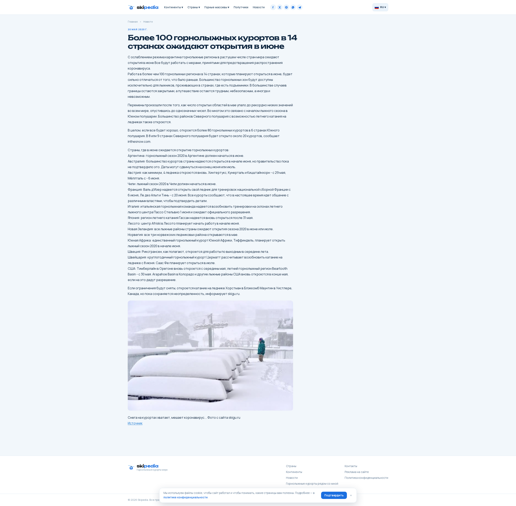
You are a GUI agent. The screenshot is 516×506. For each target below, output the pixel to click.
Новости (259, 7)
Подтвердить (334, 495)
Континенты (294, 472)
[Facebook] (273, 7)
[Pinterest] (286, 7)
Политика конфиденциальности (366, 478)
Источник (135, 423)
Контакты (351, 466)
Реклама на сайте (357, 472)
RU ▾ (383, 7)
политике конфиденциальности (185, 497)
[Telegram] (300, 7)
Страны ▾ (193, 7)
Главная (133, 21)
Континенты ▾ (173, 7)
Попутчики (241, 7)
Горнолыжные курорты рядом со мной (312, 483)
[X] (280, 7)
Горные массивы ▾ (216, 7)
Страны (291, 466)
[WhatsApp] (293, 7)
